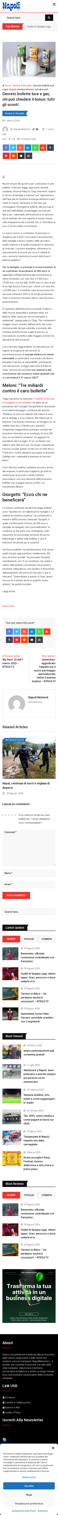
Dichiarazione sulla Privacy (24, 1511)
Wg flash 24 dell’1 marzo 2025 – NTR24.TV (12, 663)
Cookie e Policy (12, 1412)
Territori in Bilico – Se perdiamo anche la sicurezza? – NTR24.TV (34, 997)
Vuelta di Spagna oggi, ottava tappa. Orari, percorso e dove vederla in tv (38, 977)
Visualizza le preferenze (29, 1503)
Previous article (12, 656)
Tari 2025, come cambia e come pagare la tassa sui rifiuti (39, 1119)
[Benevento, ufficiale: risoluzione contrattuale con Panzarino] (10, 953)
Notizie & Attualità (22, 85)
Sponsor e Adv (12, 1407)
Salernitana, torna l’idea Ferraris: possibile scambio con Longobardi (37, 1017)
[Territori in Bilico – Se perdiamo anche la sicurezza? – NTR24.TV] (10, 993)
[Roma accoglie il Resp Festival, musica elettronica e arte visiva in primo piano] (11, 1158)
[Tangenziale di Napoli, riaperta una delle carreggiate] (11, 1137)
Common (47, 939)
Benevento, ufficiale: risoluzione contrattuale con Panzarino (37, 957)
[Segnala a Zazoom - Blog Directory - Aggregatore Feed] (4, 1439)
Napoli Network (38, 697)
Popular (29, 939)
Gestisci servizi (29, 1477)
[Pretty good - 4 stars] (12, 815)
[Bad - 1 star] (2, 815)
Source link (8, 606)
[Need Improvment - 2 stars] (5, 815)
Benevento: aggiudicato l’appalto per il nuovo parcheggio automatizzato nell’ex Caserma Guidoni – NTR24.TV (44, 670)
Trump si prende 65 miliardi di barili (24, 783)
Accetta (29, 1486)
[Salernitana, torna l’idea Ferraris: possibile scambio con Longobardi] (10, 1013)
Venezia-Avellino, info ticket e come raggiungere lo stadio (39, 1098)
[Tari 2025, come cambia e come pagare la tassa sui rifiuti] (11, 1116)
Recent (11, 939)
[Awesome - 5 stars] (15, 815)
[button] (53, 1447)
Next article (48, 656)
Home (8, 85)
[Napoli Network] (37, 129)
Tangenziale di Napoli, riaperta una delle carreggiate (37, 1140)
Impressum (43, 1511)
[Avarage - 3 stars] (8, 815)
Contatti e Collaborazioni (17, 1402)
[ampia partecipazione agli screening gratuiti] (11, 1051)
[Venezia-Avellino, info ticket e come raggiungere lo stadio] (11, 1096)
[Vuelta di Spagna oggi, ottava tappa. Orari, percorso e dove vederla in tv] (10, 973)
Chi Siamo (9, 1397)
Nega (29, 1494)
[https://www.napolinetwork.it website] (33, 129)
